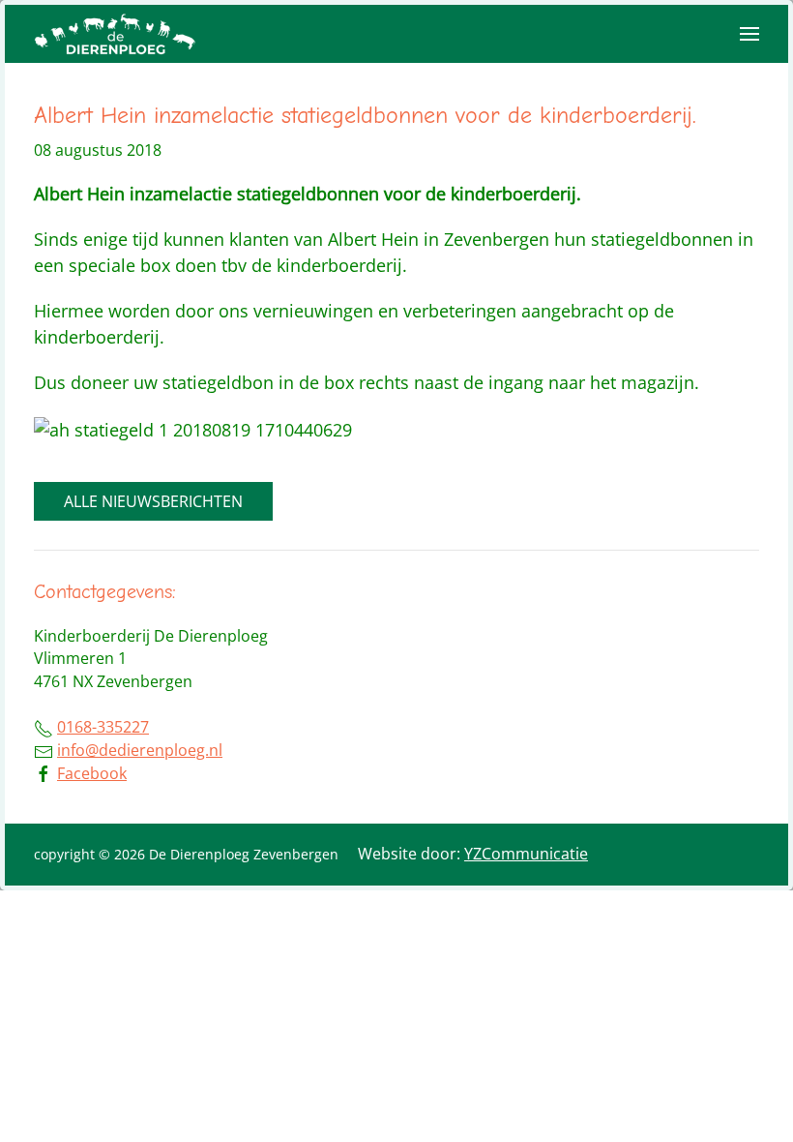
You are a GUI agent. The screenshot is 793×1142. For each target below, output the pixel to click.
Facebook (92, 773)
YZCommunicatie (526, 853)
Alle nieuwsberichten (153, 501)
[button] (749, 34)
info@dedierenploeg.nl (139, 750)
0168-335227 (103, 726)
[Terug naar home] (116, 34)
